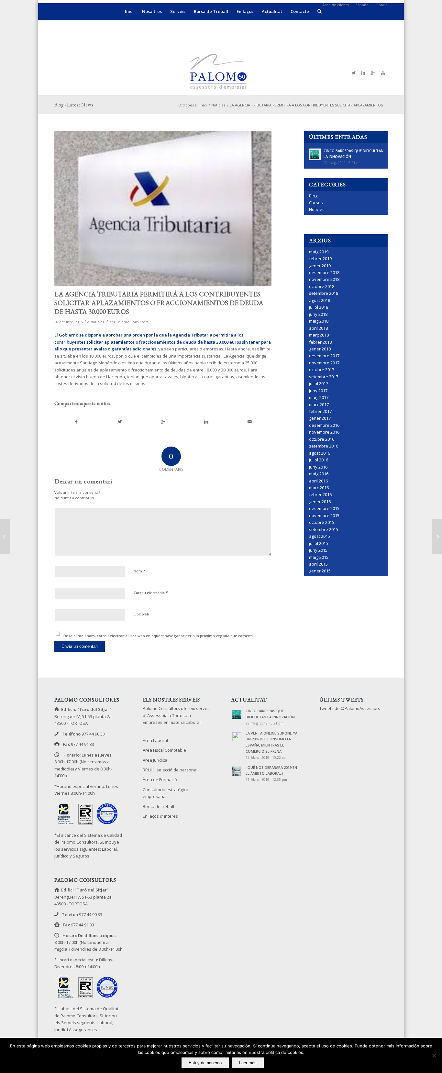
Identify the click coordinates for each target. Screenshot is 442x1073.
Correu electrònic (151, 592)
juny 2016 (318, 467)
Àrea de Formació (160, 779)
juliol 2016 (318, 460)
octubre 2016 (321, 439)
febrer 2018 (320, 342)
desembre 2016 (324, 425)
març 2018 (319, 335)
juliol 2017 (318, 383)
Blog (313, 196)
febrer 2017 (320, 411)
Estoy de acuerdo (205, 1062)
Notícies (218, 105)
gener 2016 (320, 501)
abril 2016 (318, 481)
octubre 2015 (321, 522)
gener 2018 (320, 349)
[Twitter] (354, 73)
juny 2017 (318, 390)
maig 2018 (318, 321)
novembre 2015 (324, 515)
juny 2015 (318, 550)
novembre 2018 (324, 279)
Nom (139, 571)
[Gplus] (373, 73)
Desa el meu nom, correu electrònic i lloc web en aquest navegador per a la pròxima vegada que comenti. (158, 635)
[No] (434, 1055)
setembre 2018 (323, 293)
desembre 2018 (324, 272)
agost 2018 (319, 300)
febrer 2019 (320, 258)
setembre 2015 (323, 529)
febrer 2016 (320, 494)
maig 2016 (318, 474)
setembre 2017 (323, 377)
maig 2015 (318, 557)
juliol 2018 (318, 307)
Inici (203, 105)
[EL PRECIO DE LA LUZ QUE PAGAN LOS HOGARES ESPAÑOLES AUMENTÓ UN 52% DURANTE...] (437, 536)
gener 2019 (320, 266)
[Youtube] (383, 73)
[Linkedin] (363, 73)
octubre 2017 (321, 369)
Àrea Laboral (155, 740)
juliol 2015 (318, 543)
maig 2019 (318, 252)
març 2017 (319, 404)
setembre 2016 (323, 446)
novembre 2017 (324, 363)
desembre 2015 (324, 508)
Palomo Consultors (132, 322)
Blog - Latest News (73, 104)
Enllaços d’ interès (160, 816)
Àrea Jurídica (155, 760)
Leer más (248, 1062)
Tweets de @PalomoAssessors (349, 708)
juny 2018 (318, 314)
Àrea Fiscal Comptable (164, 750)
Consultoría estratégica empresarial (165, 793)
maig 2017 (318, 397)
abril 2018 (318, 328)
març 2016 (319, 488)
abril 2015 (318, 564)
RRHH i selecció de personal (170, 770)
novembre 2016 (324, 432)
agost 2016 (319, 453)
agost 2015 (319, 536)
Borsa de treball (158, 806)
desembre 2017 (324, 356)
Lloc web (141, 614)
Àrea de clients (335, 4)
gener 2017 (320, 418)
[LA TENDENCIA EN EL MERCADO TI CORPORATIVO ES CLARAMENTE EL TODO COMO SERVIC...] (5, 536)
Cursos (316, 202)
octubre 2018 (321, 286)
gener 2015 (320, 571)
